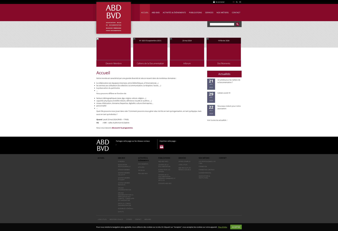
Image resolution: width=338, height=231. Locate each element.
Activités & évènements (174, 12)
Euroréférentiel (205, 173)
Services (209, 12)
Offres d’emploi (184, 161)
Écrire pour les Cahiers (164, 170)
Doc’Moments (143, 164)
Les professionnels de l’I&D (207, 162)
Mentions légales (116, 219)
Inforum (141, 170)
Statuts (121, 212)
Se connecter (220, 2)
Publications (195, 12)
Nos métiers (223, 12)
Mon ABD (147, 219)
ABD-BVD (156, 12)
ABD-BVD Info (163, 161)
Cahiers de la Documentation (164, 165)
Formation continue (206, 170)
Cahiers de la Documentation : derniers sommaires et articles (166, 177)
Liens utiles (183, 165)
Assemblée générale (125, 208)
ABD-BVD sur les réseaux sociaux (185, 169)
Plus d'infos (222, 227)
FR (233, 2)
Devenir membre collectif (124, 174)
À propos (121, 161)
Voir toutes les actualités (216, 120)
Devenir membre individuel (124, 184)
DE (240, 2)
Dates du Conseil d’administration (124, 204)
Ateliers (141, 167)
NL (237, 2)
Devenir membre (124, 170)
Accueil (145, 12)
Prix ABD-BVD (143, 173)
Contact (236, 12)
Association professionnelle (124, 165)
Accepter (236, 227)
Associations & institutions (204, 177)
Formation (203, 166)
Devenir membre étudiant (124, 179)
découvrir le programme (122, 128)
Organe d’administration (124, 189)
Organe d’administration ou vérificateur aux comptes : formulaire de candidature (126, 196)
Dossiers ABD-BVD (165, 183)
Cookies (129, 219)
